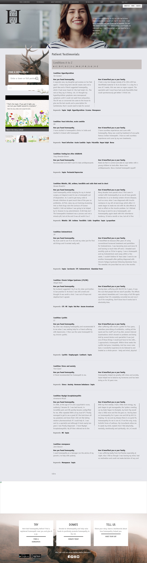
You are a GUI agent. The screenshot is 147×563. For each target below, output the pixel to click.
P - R (84, 66)
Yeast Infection (67, 142)
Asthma (75, 220)
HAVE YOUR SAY (110, 536)
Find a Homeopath (25, 2)
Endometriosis (84, 269)
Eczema (88, 110)
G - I (66, 66)
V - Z (96, 66)
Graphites (96, 220)
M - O (78, 66)
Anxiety (70, 384)
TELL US (110, 524)
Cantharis (82, 355)
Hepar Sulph (104, 142)
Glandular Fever (97, 269)
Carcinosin (71, 269)
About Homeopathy (56, 2)
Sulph (69, 110)
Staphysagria (73, 355)
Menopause (96, 110)
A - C (55, 66)
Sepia (64, 110)
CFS (77, 269)
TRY (36, 524)
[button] (46, 115)
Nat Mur (77, 306)
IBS (70, 220)
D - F (60, 66)
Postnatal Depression (75, 172)
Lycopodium (110, 220)
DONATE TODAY (73, 539)
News (133, 6)
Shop (101, 2)
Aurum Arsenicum (87, 306)
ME (66, 306)
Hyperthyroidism (78, 110)
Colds (90, 220)
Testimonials (40, 2)
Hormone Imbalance (81, 384)
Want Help (124, 2)
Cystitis (65, 355)
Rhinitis (65, 220)
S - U (90, 66)
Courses (112, 2)
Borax (112, 142)
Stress (64, 384)
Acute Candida (79, 142)
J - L (72, 66)
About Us (127, 6)
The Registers (90, 2)
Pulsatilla (95, 142)
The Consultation (74, 2)
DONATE (73, 524)
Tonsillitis (82, 220)
